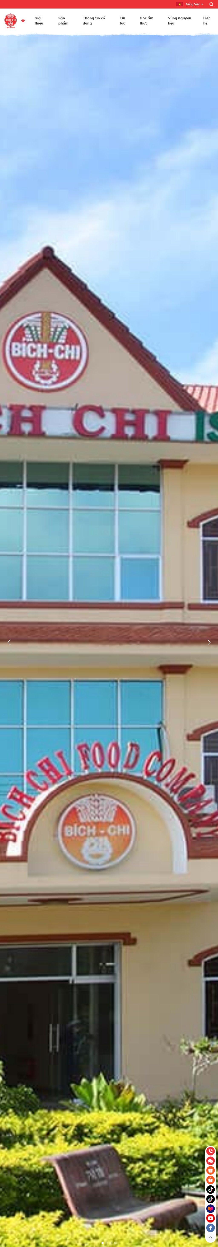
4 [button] (115, 1243)
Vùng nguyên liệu (179, 20)
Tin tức (122, 20)
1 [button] (103, 1243)
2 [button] (107, 1243)
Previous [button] (9, 642)
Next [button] (209, 642)
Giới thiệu (38, 20)
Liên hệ (207, 20)
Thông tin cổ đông (94, 20)
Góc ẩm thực (146, 20)
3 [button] (111, 1243)
